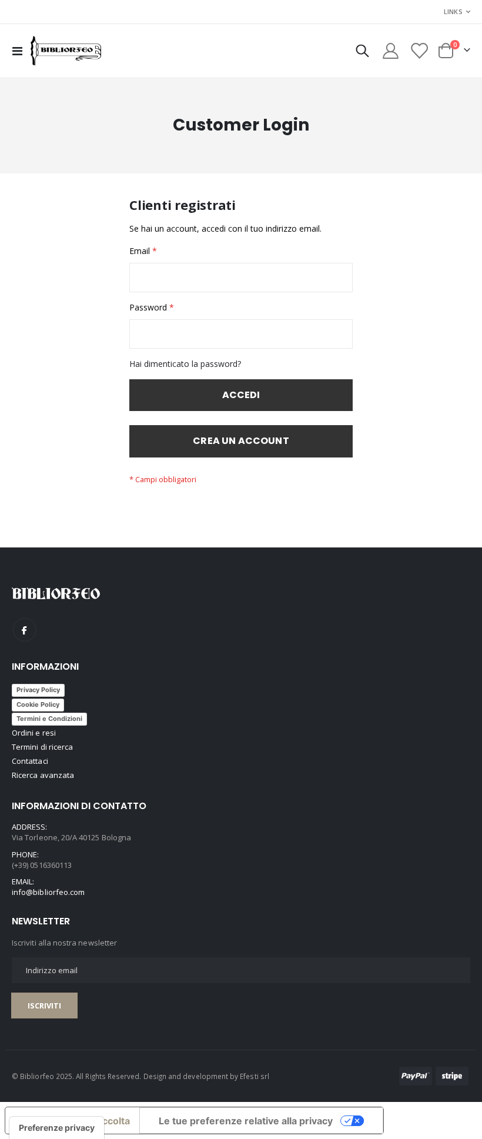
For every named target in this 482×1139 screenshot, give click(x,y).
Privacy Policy (38, 690)
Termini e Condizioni (49, 718)
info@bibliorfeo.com (48, 892)
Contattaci (30, 761)
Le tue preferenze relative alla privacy (246, 1121)
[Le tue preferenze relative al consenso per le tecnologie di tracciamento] (56, 1128)
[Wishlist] (419, 51)
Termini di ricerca (42, 746)
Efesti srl (254, 1076)
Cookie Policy (37, 704)
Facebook (24, 630)
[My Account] (390, 51)
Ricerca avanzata (43, 775)
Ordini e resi (34, 732)
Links (453, 11)
